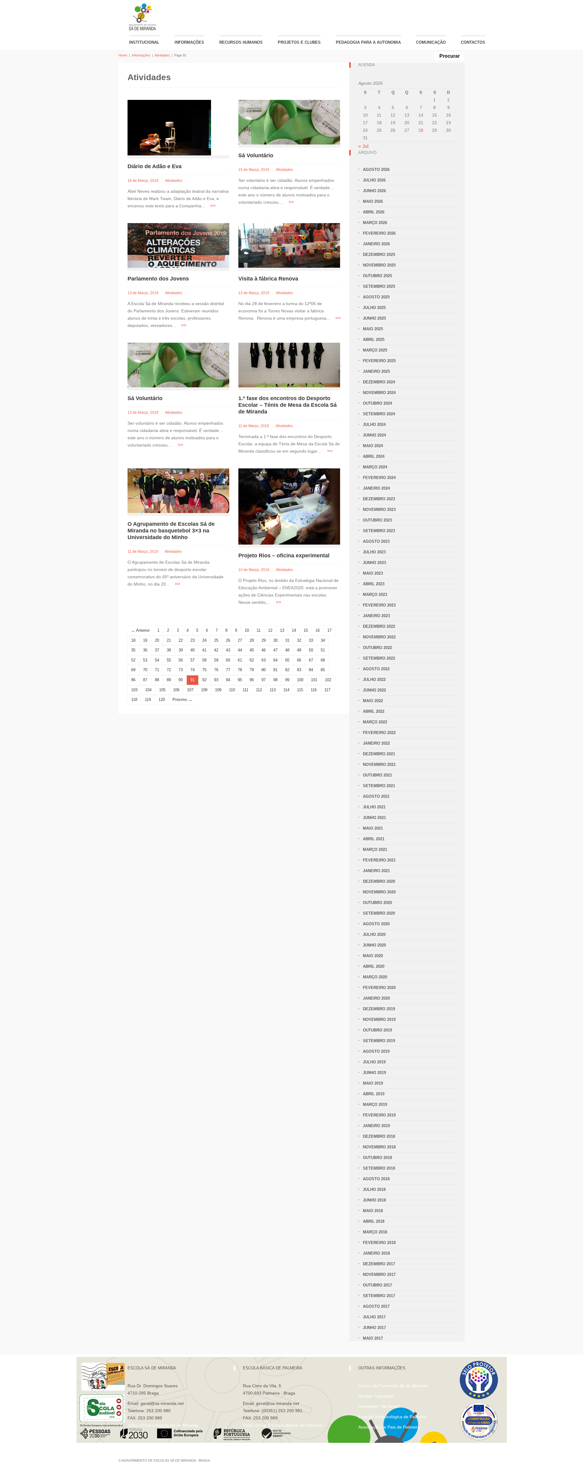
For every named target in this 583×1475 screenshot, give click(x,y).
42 (216, 650)
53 (145, 660)
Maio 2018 (373, 1210)
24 (204, 640)
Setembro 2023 (379, 530)
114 (286, 690)
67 (311, 660)
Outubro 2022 (377, 647)
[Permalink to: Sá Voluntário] (289, 121)
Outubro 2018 (377, 1157)
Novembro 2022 (379, 637)
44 (240, 650)
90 (181, 680)
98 (275, 680)
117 (327, 690)
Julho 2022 (374, 679)
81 (275, 670)
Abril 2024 (373, 456)
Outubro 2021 (377, 775)
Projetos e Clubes (299, 42)
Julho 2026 (374, 180)
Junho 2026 (374, 191)
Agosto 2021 (376, 796)
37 (157, 650)
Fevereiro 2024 (379, 477)
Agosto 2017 (376, 1306)
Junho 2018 (374, 1200)
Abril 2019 (373, 1094)
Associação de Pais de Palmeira (389, 1427)
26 (228, 640)
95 (240, 680)
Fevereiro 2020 (379, 987)
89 (169, 680)
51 (323, 650)
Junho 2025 (374, 318)
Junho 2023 (374, 562)
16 (317, 630)
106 (176, 690)
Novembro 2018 (379, 1147)
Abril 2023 (373, 584)
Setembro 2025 (379, 286)
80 (263, 670)
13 (282, 630)
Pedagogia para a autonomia (368, 42)
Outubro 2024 (377, 403)
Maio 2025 (373, 329)
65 (287, 660)
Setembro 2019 (379, 1040)
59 (216, 660)
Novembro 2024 (379, 392)
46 (263, 650)
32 (299, 640)
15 (306, 630)
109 (218, 690)
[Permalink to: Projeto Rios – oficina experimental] (289, 506)
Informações (189, 42)
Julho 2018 (374, 1189)
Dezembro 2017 (379, 1264)
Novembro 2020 (379, 892)
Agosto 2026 (376, 169)
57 (192, 660)
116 (314, 690)
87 (145, 680)
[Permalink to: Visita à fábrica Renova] (289, 245)
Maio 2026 (373, 201)
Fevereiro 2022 (379, 732)
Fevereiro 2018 (379, 1242)
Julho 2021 (374, 807)
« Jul (363, 146)
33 (311, 640)
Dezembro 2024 (379, 382)
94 (228, 680)
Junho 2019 (374, 1072)
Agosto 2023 (376, 541)
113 (273, 690)
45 (252, 650)
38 (169, 650)
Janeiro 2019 (376, 1125)
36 (145, 650)
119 (148, 699)
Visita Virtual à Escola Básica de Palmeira (282, 1425)
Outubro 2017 (377, 1285)
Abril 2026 (373, 212)
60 (228, 660)
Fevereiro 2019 (379, 1115)
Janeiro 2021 (376, 870)
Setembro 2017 (379, 1295)
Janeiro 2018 (376, 1253)
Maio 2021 (373, 828)
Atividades (162, 55)
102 (328, 680)
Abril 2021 (373, 839)
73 (181, 670)
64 (275, 660)
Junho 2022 (374, 690)
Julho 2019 (374, 1062)
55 (169, 660)
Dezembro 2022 (379, 626)
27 (240, 640)
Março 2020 (375, 977)
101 (314, 680)
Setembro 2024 (379, 414)
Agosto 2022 (376, 669)
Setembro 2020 (379, 913)
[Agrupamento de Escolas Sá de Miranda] (143, 17)
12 (270, 630)
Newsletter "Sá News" (379, 1406)
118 (134, 699)
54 (157, 660)
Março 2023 (375, 594)
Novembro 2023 (379, 509)
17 (329, 630)
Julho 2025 (374, 307)
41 (204, 650)
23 (192, 640)
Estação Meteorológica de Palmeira (392, 1416)
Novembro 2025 (379, 265)
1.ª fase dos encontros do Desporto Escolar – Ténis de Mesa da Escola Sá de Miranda (287, 405)
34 (323, 640)
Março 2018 (375, 1232)
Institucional (144, 42)
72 (169, 670)
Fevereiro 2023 (379, 605)
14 (294, 630)
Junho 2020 (374, 945)
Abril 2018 (373, 1221)
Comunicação (431, 42)
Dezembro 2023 (379, 499)
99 (287, 680)
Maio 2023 (373, 573)
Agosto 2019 (376, 1051)
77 (228, 670)
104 (148, 690)
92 (204, 680)
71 (157, 670)
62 (252, 660)
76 (216, 670)
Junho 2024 (374, 435)
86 (133, 680)
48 (287, 650)
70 (145, 670)
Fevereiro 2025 (379, 361)
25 (216, 640)
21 (169, 640)
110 (232, 690)
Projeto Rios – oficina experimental (283, 555)
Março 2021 (375, 849)
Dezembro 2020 (379, 881)
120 (162, 699)
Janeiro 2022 (376, 743)
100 (300, 680)
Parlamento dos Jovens (158, 279)
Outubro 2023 (377, 520)
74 (192, 670)
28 (252, 640)
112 (259, 690)
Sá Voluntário (255, 155)
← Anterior (140, 630)
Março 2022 (375, 722)
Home (122, 55)
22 (181, 640)
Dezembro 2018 (379, 1136)
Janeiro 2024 (376, 488)
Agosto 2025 (376, 297)
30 (275, 640)
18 (133, 640)
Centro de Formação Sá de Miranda (393, 1385)
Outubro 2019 (377, 1030)
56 (181, 660)
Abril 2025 (373, 339)
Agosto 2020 (376, 924)
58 (204, 660)
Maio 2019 (373, 1083)
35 (133, 650)
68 (323, 660)
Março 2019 (375, 1104)
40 (192, 650)
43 (228, 650)
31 (287, 640)
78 (240, 670)
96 (252, 680)
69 (133, 670)
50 (311, 650)
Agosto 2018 (376, 1179)
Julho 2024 (374, 424)
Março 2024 (375, 467)
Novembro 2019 (379, 1019)
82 (287, 670)
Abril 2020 (373, 966)
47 (275, 650)
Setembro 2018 (379, 1168)
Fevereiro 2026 (379, 233)
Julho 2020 (374, 934)
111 (245, 690)
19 (145, 640)
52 (133, 660)
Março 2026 (375, 222)
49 (299, 650)
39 (181, 650)
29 (263, 640)
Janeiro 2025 (376, 371)
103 (134, 690)
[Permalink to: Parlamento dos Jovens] (178, 245)
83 (299, 670)
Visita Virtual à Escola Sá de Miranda (163, 1425)
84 (311, 670)
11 (259, 630)
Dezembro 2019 (379, 1009)
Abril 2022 (373, 711)
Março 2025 (375, 350)
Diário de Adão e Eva (155, 166)
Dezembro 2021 (379, 754)
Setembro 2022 (379, 658)
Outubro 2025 (377, 276)
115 (300, 690)
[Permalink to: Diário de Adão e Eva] (169, 127)
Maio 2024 (373, 446)
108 (204, 690)
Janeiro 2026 (376, 244)
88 (157, 680)
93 (216, 680)
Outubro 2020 (377, 902)
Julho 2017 (374, 1317)
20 (157, 640)
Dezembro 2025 (379, 254)
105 (162, 690)
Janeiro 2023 (376, 615)
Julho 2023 (374, 552)
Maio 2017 (373, 1338)
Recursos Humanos (241, 42)
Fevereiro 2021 (379, 860)
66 (299, 660)
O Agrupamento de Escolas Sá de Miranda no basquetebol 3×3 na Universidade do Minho (171, 530)
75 (204, 670)
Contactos (473, 42)
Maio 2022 (373, 700)
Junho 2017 (374, 1327)
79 (252, 670)
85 (323, 670)
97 (263, 680)
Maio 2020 (373, 955)
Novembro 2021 (379, 764)
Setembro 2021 (379, 785)
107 (190, 690)
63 (263, 660)
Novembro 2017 (379, 1274)
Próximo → (182, 699)
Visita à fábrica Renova (268, 279)
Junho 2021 (374, 817)
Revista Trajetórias (376, 1396)
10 (247, 630)
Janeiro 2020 (376, 998)
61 (240, 660)
